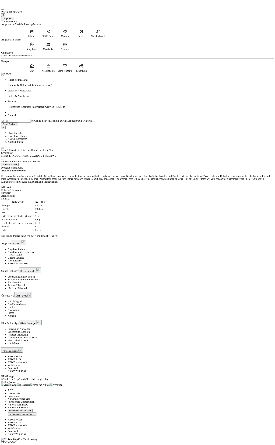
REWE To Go (15, 359)
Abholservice (14, 282)
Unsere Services (16, 257)
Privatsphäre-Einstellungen (21, 401)
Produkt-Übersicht (17, 285)
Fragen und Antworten (19, 329)
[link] (141, 82)
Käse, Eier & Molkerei (19, 136)
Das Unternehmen (17, 304)
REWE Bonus (15, 254)
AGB (10, 390)
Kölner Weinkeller (17, 370)
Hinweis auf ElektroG (19, 407)
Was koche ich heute (18, 340)
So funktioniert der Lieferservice (24, 279)
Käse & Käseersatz (17, 138)
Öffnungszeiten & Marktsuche (23, 337)
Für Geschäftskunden (18, 288)
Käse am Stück (15, 141)
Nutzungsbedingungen (19, 399)
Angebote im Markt (17, 249)
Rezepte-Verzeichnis (18, 334)
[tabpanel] (137, 216)
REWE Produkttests (18, 263)
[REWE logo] (6, 74)
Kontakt (12, 315)
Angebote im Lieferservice (21, 252)
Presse (11, 312)
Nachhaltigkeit (15, 301)
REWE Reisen (15, 356)
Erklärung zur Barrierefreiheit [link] (22, 414)
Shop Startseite (15, 133)
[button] (2, 159)
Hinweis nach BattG (18, 404)
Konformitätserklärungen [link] (20, 410)
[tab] (137, 187)
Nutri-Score (13, 343)
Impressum (13, 396)
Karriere (12, 307)
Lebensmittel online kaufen (21, 276)
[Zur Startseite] (12, 6)
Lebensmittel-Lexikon (19, 331)
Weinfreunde (14, 365)
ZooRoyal (13, 368)
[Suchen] (93, 121)
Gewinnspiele (14, 260)
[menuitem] (32, 33)
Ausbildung (13, 310)
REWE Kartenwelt (17, 362)
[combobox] (16, 121)
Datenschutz (14, 393)
